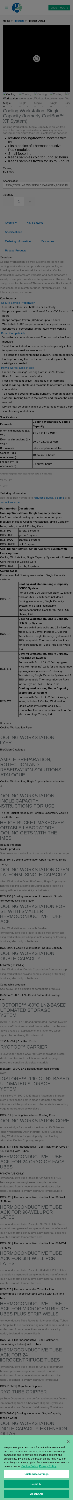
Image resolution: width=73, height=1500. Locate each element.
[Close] (68, 1441)
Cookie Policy (29, 1466)
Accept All (36, 1493)
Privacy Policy (47, 1466)
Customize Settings (36, 1474)
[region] (36, 1468)
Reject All (36, 1484)
